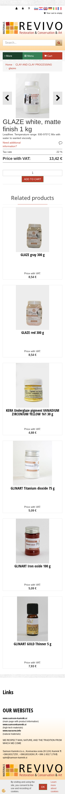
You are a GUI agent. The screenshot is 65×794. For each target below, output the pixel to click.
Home (8, 64)
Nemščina (50, 8)
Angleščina (45, 8)
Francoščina (60, 8)
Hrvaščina (41, 8)
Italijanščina (55, 8)
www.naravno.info (12, 730)
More (8, 55)
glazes (12, 68)
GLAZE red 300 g (32, 332)
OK (43, 786)
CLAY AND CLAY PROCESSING (34, 64)
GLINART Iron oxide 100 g (32, 566)
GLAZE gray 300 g (33, 254)
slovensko (36, 8)
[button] (57, 98)
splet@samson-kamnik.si (15, 757)
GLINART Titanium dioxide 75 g (33, 488)
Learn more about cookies (54, 787)
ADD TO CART (32, 179)
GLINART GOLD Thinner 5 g (32, 643)
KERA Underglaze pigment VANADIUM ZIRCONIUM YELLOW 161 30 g (32, 412)
